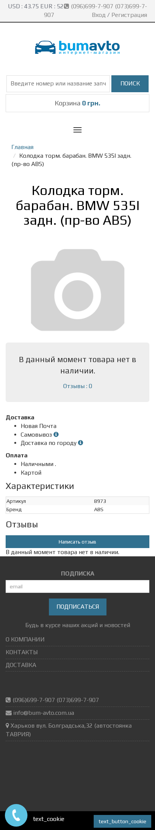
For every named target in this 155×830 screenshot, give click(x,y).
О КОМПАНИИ (25, 639)
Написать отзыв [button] (77, 542)
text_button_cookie (122, 821)
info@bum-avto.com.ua (43, 712)
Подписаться (77, 606)
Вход (99, 14)
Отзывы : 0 (77, 386)
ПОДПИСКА (77, 573)
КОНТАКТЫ (22, 652)
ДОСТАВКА (21, 665)
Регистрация (129, 14)
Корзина (77, 103)
